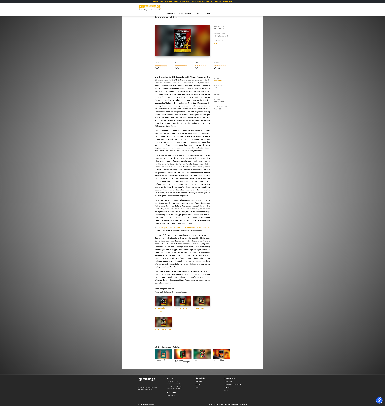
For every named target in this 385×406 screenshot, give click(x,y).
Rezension (199, 381)
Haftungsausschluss (231, 404)
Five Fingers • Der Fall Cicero (169, 228)
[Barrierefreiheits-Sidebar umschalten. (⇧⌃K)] (379, 400)
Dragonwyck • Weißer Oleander (197, 228)
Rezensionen (158, 1)
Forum (208, 14)
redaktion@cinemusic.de (174, 389)
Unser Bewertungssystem (202, 1)
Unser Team (184, 1)
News (176, 1)
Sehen (188, 14)
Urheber (168, 1)
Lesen (180, 14)
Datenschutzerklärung (216, 404)
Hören (170, 14)
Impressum (227, 1)
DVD (215, 43)
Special (199, 14)
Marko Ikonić (171, 395)
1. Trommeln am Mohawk (161, 309)
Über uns (217, 1)
